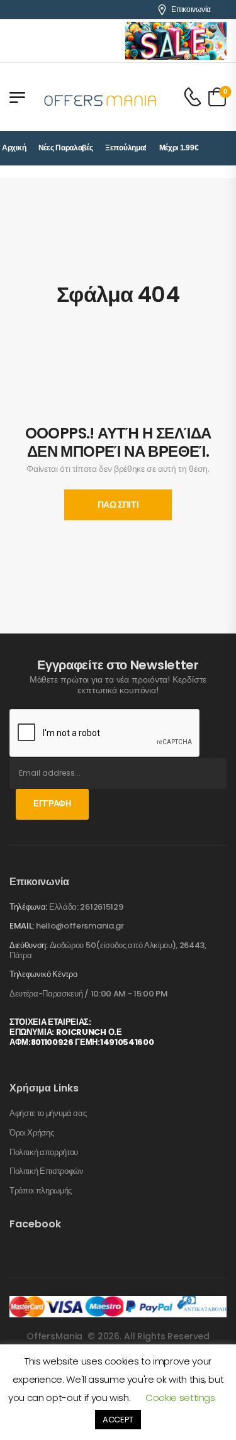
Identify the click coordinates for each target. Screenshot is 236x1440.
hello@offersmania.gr (80, 926)
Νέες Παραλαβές (65, 147)
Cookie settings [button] (180, 1397)
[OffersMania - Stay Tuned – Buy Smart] (101, 97)
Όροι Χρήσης (31, 1133)
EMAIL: (21, 926)
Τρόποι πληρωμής (40, 1191)
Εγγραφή (52, 804)
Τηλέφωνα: (28, 907)
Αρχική (14, 147)
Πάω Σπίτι (118, 504)
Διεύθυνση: (28, 945)
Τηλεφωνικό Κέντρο (43, 974)
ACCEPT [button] (118, 1420)
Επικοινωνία (191, 9)
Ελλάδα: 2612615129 (86, 907)
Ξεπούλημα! (126, 147)
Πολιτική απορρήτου (43, 1152)
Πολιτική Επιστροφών (46, 1171)
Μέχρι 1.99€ (179, 147)
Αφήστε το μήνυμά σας (48, 1113)
